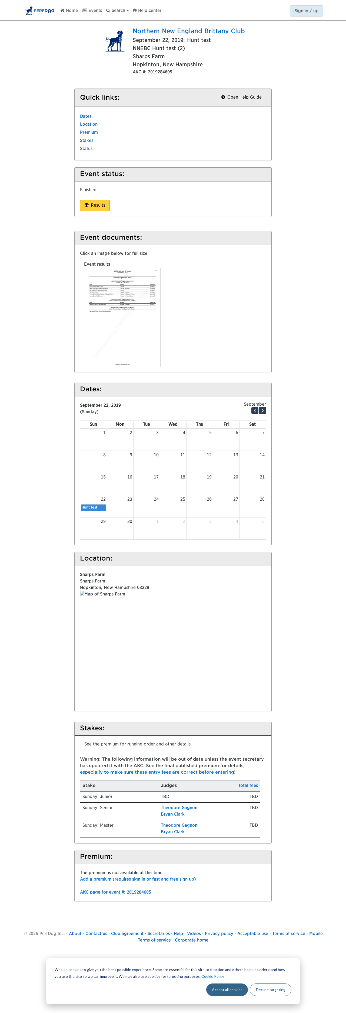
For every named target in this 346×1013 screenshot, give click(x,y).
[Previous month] (254, 410)
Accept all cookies (227, 989)
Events (94, 11)
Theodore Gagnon (179, 808)
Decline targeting (270, 989)
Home (71, 11)
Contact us (96, 934)
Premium (89, 133)
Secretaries (159, 934)
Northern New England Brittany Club (189, 31)
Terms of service (288, 934)
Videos (194, 934)
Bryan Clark (173, 814)
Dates (85, 117)
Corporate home (191, 940)
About (75, 934)
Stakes (86, 141)
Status (86, 149)
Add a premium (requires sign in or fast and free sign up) (138, 879)
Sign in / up (306, 11)
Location (89, 124)
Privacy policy (219, 934)
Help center (149, 11)
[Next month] (262, 410)
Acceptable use (252, 934)
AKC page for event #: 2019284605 (115, 892)
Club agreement (127, 934)
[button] (117, 9)
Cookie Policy (212, 976)
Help (178, 934)
